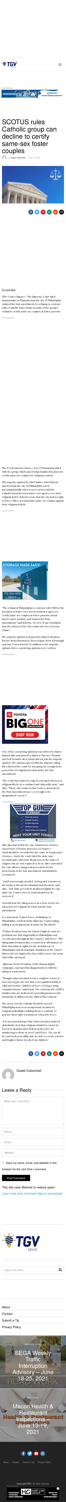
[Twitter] (37, 212)
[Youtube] (36, 1453)
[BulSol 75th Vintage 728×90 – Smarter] (33, 93)
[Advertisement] (33, 29)
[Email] (61, 212)
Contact (7, 1313)
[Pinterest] (43, 212)
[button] (60, 1270)
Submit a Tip (10, 1320)
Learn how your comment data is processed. (32, 1193)
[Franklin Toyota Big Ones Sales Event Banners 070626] (25, 724)
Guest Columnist (18, 157)
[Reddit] (55, 212)
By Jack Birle (9, 289)
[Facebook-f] (23, 1453)
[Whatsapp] (49, 212)
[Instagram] (42, 1453)
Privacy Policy (11, 1327)
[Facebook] (30, 212)
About (6, 1307)
